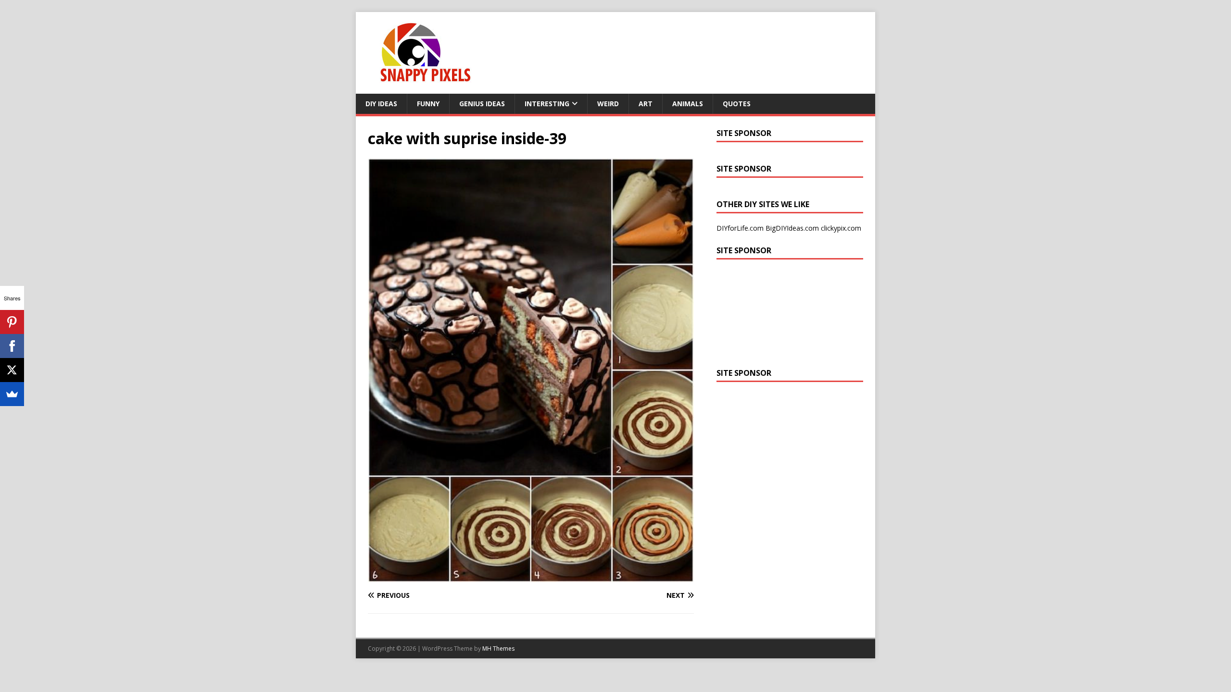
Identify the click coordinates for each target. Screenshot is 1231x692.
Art (646, 103)
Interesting (547, 103)
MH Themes (498, 648)
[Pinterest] (12, 322)
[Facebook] (12, 346)
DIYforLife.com (740, 228)
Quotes (737, 103)
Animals (687, 103)
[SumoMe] (12, 394)
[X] (12, 370)
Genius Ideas (482, 103)
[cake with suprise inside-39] (531, 576)
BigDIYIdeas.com (792, 228)
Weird (608, 103)
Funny (428, 103)
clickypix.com (841, 228)
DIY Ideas (381, 103)
